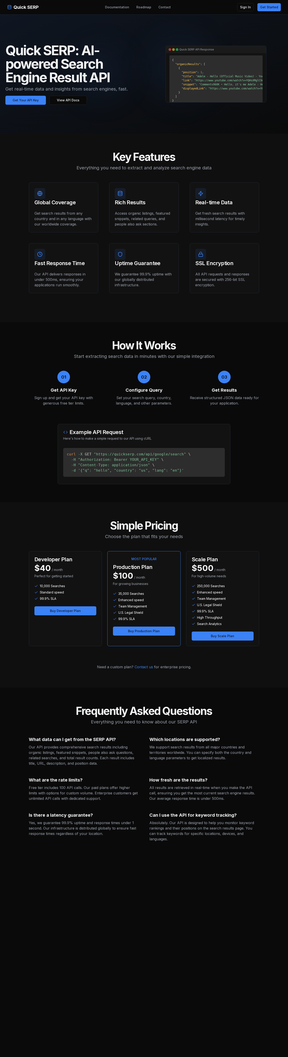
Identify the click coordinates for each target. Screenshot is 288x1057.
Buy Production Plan (144, 631)
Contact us (144, 667)
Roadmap (143, 7)
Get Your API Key (26, 100)
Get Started (269, 7)
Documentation (117, 7)
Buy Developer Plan (65, 611)
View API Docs (68, 100)
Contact (164, 7)
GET (129, 462)
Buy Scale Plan (222, 636)
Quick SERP (26, 7)
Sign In (245, 7)
